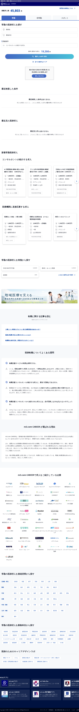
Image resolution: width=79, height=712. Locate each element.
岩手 (29, 581)
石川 (28, 593)
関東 (3, 587)
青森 (23, 581)
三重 (15, 599)
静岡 (61, 593)
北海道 (15, 581)
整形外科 (62, 635)
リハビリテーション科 (9, 639)
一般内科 (5, 631)
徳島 (48, 605)
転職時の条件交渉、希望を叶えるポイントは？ (19, 340)
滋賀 (22, 599)
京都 (28, 599)
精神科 (45, 639)
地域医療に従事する (27, 661)
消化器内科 (15, 631)
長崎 (28, 610)
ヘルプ (73, 710)
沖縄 (62, 610)
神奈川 (55, 587)
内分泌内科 (73, 631)
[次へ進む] (77, 181)
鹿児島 (55, 610)
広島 (35, 605)
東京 (48, 587)
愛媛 (61, 605)
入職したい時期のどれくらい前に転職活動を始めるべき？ (22, 329)
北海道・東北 (5, 581)
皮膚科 (69, 639)
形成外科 (71, 635)
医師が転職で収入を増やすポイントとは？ (18, 335)
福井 (35, 593)
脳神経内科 (63, 631)
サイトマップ (43, 710)
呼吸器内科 (35, 631)
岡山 (28, 605)
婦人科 (37, 639)
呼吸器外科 (43, 635)
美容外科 (39, 642)
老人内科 (5, 635)
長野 (48, 593)
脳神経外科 (53, 635)
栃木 (22, 587)
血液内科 (44, 631)
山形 (49, 581)
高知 (67, 605)
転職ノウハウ (6, 658)
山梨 (41, 593)
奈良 (48, 599)
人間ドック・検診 (51, 642)
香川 (54, 605)
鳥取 (15, 605)
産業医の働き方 (26, 658)
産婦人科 (29, 639)
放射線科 (14, 642)
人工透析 (23, 642)
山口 (41, 605)
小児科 (20, 639)
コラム (16, 658)
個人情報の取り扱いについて (62, 710)
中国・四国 (4, 605)
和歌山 (55, 599)
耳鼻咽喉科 (60, 639)
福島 (55, 581)
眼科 (52, 639)
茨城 (15, 587)
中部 (3, 593)
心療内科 (53, 631)
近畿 (3, 599)
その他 (61, 642)
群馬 (28, 587)
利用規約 (51, 710)
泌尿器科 (5, 642)
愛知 (67, 593)
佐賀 (22, 610)
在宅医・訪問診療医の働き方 (10, 661)
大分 (41, 610)
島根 (22, 605)
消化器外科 (24, 635)
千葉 (41, 587)
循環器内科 (25, 631)
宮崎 (48, 610)
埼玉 (35, 587)
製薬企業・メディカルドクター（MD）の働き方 (46, 658)
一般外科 (14, 635)
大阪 (35, 599)
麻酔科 (31, 642)
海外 (3, 616)
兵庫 (41, 599)
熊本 (35, 610)
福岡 (15, 610)
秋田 (42, 581)
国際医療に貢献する (42, 661)
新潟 (15, 593)
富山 (22, 593)
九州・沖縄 (4, 610)
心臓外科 (33, 635)
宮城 (36, 581)
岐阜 (54, 593)
